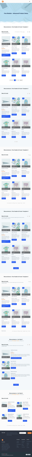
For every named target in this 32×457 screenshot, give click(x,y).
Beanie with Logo (24, 168)
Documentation (29, 441)
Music (21, 203)
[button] (24, 53)
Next (21, 80)
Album (23, 68)
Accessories (18, 31)
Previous (11, 80)
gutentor (4, 66)
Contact (28, 447)
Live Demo (23, 447)
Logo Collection (14, 45)
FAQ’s (27, 445)
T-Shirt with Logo (5, 68)
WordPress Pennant (5, 168)
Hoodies (19, 203)
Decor (16, 203)
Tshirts (24, 203)
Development (19, 444)
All (15, 31)
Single (13, 68)
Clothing (21, 31)
